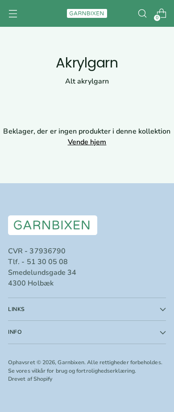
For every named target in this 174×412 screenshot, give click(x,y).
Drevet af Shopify (30, 379)
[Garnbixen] (87, 13)
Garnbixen (71, 362)
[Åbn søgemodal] (142, 13)
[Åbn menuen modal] (13, 13)
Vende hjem (87, 142)
